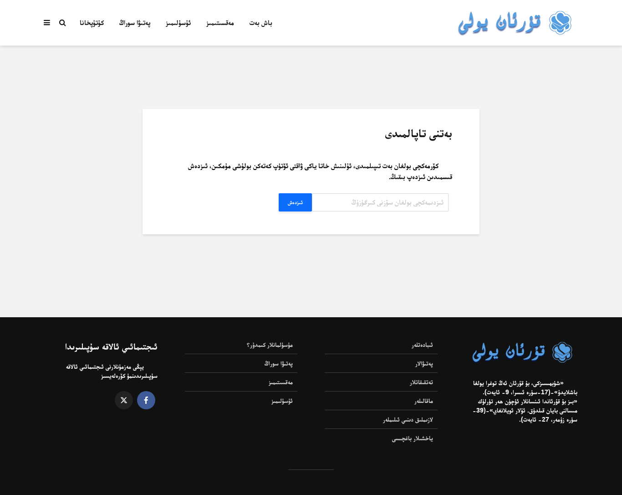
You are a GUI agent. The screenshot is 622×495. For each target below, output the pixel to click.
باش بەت (261, 22)
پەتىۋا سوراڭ (134, 22)
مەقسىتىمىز (220, 22)
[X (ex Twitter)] (124, 400)
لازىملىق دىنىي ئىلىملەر (408, 419)
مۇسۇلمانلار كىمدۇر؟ (270, 344)
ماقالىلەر (423, 400)
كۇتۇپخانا (92, 22)
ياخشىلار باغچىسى (412, 438)
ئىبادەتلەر (422, 344)
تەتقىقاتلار (421, 382)
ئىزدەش (295, 202)
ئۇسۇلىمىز (178, 22)
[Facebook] (146, 400)
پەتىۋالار (424, 363)
